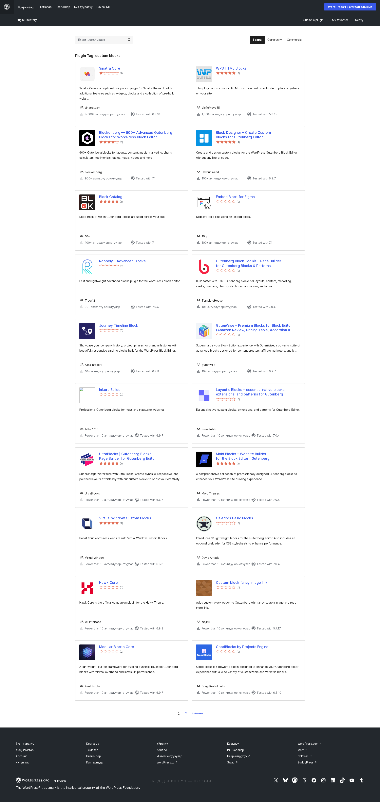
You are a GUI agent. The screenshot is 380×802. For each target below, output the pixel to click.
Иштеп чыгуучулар (169, 756)
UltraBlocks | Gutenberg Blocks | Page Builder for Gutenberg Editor (127, 456)
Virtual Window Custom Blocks (125, 518)
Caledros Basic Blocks (234, 518)
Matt (302, 750)
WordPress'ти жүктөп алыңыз (350, 6)
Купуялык (22, 762)
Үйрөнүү (162, 743)
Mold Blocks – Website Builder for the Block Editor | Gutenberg (243, 456)
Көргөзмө (92, 743)
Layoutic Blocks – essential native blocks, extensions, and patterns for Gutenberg (251, 392)
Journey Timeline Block (118, 325)
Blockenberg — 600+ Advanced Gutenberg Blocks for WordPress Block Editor (135, 134)
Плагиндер (93, 756)
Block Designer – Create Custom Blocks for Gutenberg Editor (243, 134)
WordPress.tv (167, 762)
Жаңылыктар (25, 750)
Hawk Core (108, 582)
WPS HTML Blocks (231, 68)
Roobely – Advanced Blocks (122, 261)
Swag (232, 762)
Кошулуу (233, 743)
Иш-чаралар (235, 750)
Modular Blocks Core (116, 647)
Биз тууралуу (25, 743)
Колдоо (162, 750)
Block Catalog (110, 197)
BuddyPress (307, 762)
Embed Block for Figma (235, 197)
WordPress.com (310, 743)
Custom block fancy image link (241, 582)
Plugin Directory (26, 20)
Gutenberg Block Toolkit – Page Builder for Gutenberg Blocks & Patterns (248, 263)
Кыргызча (60, 780)
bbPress (305, 756)
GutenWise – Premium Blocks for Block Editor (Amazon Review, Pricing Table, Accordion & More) (254, 327)
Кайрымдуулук (239, 756)
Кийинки (197, 713)
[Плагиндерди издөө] (129, 40)
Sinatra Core (109, 68)
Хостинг (21, 756)
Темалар (92, 750)
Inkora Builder (110, 390)
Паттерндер (94, 762)
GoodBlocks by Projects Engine (242, 647)
